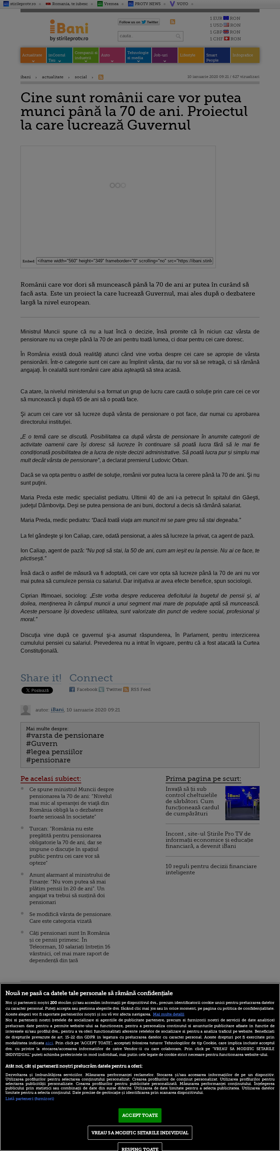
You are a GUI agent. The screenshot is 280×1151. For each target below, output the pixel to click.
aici (49, 1043)
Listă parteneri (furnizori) (29, 1099)
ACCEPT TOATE (140, 1115)
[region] (140, 1067)
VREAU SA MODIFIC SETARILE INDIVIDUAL (140, 1132)
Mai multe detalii (168, 1014)
